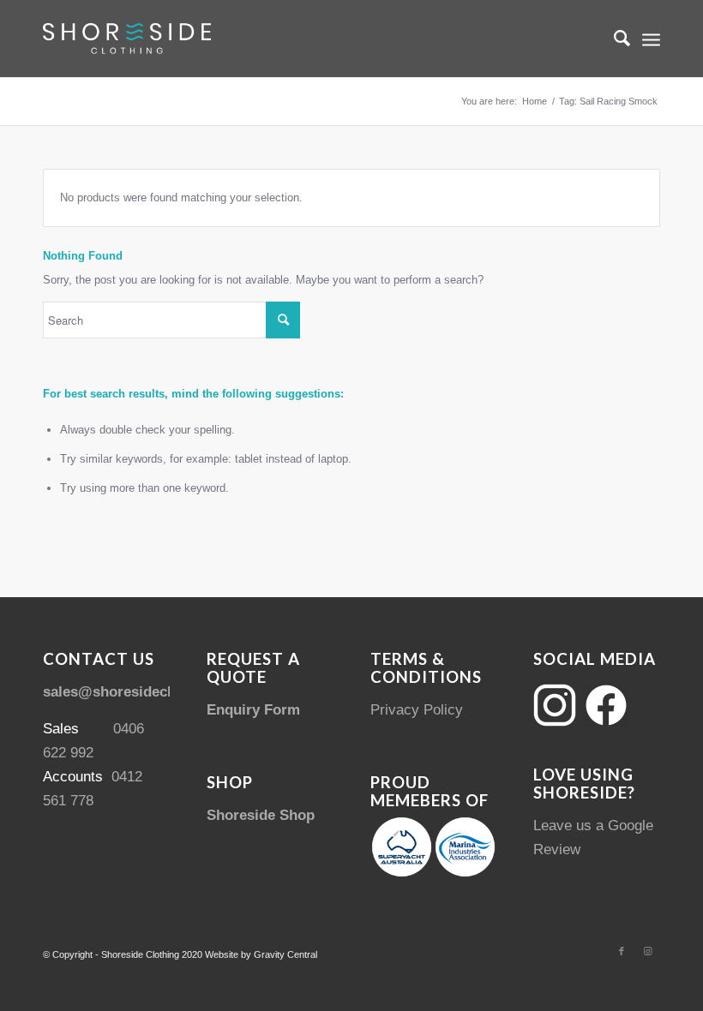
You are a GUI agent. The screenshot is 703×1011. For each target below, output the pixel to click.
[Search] (613, 38)
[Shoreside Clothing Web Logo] (127, 38)
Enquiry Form (253, 710)
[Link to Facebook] (621, 951)
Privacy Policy (416, 710)
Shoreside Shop (261, 815)
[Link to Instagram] (647, 951)
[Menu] (651, 38)
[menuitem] (613, 38)
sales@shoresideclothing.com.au (156, 692)
